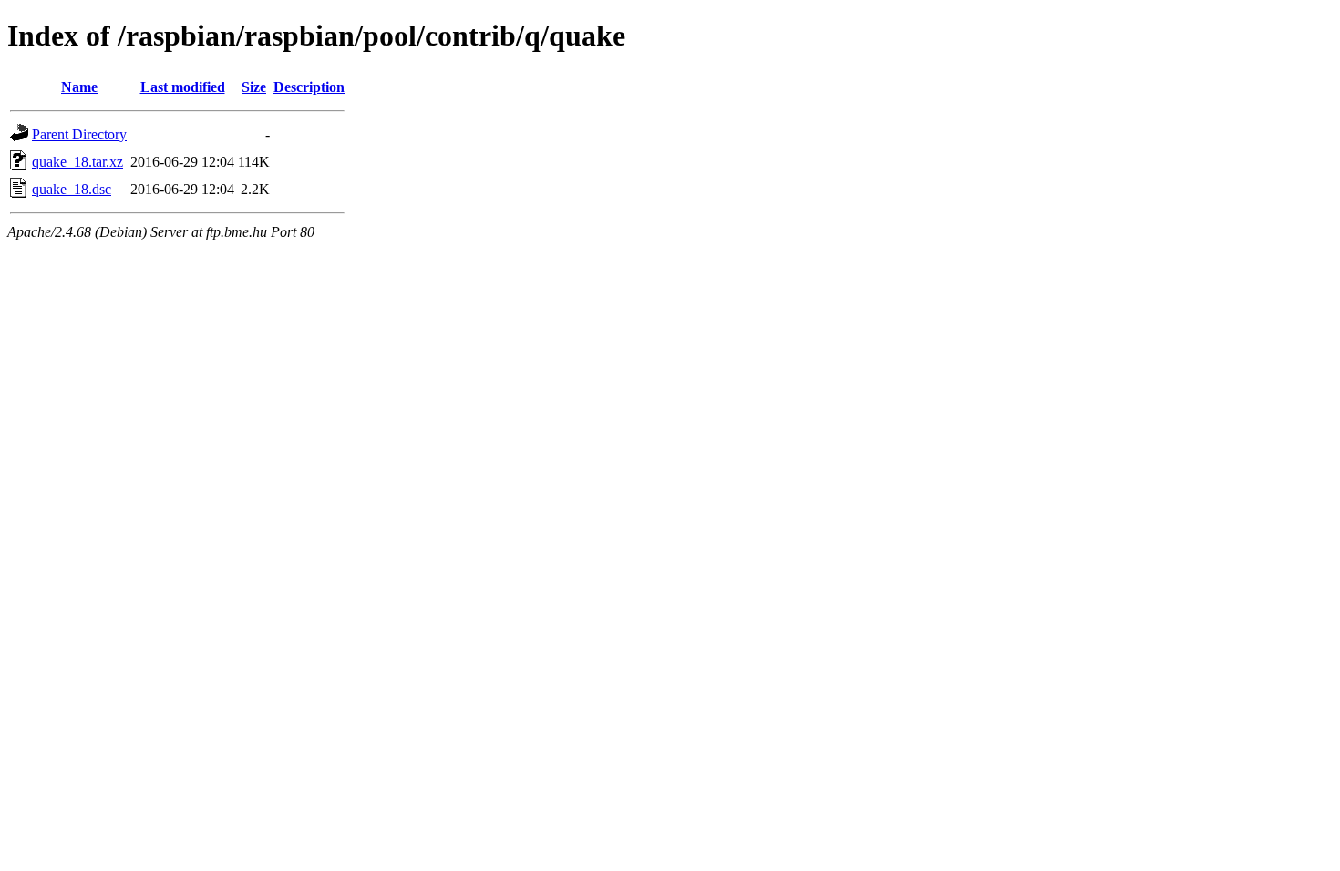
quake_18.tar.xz (77, 161)
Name (79, 87)
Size (254, 87)
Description (309, 87)
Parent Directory (79, 134)
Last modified (182, 87)
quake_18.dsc (71, 189)
